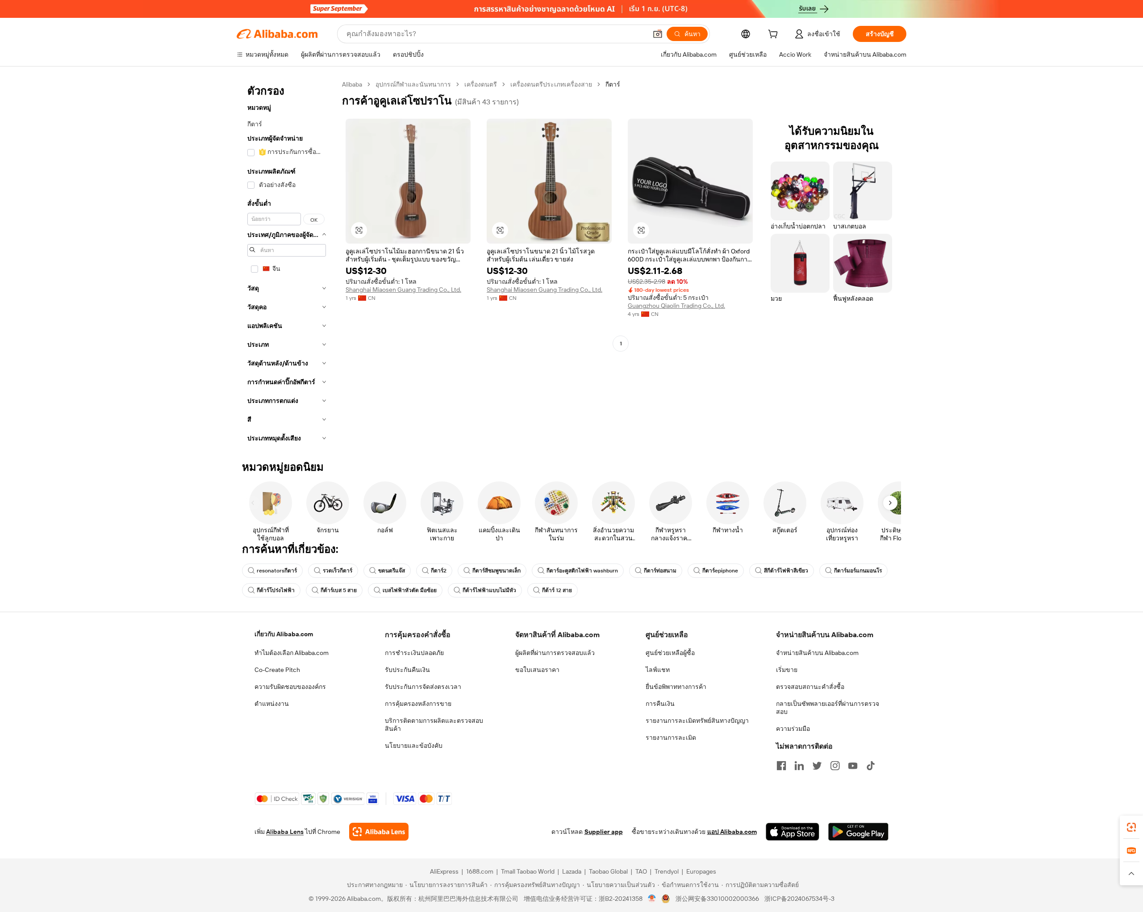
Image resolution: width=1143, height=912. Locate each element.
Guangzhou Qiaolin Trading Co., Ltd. (676, 305)
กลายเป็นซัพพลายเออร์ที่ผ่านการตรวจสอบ (827, 707)
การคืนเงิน (660, 703)
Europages (701, 871)
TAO (641, 871)
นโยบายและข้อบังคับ (413, 745)
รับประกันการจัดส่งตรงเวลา (423, 686)
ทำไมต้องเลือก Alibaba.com (291, 652)
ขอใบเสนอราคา (537, 669)
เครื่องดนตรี (480, 84)
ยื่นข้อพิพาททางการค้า (676, 686)
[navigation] (286, 264)
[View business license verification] (652, 898)
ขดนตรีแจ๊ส (391, 571)
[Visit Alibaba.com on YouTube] (852, 765)
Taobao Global (608, 871)
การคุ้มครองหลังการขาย (418, 703)
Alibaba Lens (285, 831)
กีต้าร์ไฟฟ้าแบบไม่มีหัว (489, 590)
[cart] (774, 35)
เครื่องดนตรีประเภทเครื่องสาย (551, 84)
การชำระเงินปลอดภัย (414, 652)
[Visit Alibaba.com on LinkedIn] (799, 765)
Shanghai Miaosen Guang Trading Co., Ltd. (403, 289)
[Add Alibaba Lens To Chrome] (379, 832)
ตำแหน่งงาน (271, 703)
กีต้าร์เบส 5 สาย (339, 590)
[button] (657, 34)
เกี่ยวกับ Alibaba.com (283, 634)
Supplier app (603, 831)
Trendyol (667, 871)
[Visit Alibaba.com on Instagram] (835, 765)
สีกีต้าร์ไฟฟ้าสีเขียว (786, 571)
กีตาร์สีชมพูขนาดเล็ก (496, 571)
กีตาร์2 (438, 571)
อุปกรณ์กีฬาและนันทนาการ (413, 84)
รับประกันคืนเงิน (407, 669)
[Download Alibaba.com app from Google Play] (858, 832)
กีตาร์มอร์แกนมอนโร (858, 571)
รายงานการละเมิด (671, 737)
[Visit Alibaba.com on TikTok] (870, 765)
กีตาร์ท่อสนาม (660, 571)
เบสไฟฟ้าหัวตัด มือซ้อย (410, 590)
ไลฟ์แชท (658, 669)
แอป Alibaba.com (732, 831)
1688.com (479, 871)
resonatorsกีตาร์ (277, 571)
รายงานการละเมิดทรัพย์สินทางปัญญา (697, 720)
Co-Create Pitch (277, 669)
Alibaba (352, 84)
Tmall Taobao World (528, 871)
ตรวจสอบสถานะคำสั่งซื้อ (810, 686)
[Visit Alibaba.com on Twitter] (817, 765)
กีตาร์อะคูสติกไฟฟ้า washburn (582, 571)
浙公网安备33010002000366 (717, 898)
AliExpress (444, 871)
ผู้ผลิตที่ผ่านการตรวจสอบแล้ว (555, 652)
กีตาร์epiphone (720, 571)
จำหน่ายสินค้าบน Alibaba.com (817, 652)
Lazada (571, 871)
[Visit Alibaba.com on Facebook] (781, 765)
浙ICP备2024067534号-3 (799, 898)
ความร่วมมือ (793, 728)
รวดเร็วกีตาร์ (337, 571)
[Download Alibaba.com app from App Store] (792, 832)
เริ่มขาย (786, 669)
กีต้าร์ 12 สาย (557, 590)
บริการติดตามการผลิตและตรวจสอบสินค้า (434, 724)
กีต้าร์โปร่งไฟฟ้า (276, 590)
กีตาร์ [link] (612, 84)
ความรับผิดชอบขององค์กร (290, 686)
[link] (1131, 827)
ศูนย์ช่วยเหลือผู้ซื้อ (670, 652)
